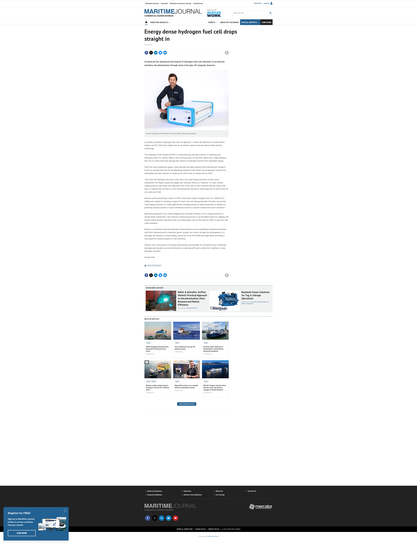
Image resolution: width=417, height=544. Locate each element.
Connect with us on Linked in (161, 518)
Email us (168, 518)
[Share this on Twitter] (151, 53)
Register (257, 3)
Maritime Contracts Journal (180, 3)
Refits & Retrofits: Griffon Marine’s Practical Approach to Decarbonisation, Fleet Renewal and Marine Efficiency (192, 298)
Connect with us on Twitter (154, 518)
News (148, 343)
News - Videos (151, 381)
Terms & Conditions (184, 529)
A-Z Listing (220, 495)
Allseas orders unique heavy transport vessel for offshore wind (157, 387)
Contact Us (252, 491)
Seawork (164, 3)
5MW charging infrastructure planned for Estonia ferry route (157, 349)
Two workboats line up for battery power (185, 348)
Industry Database (154, 491)
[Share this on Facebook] (146, 53)
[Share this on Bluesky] (160, 53)
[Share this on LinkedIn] (156, 53)
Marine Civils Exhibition (193, 495)
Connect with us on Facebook (148, 518)
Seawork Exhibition (154, 495)
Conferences (198, 3)
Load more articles (186, 404)
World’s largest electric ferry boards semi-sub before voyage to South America (214, 387)
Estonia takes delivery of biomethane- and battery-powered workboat (213, 349)
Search (270, 13)
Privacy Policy (213, 529)
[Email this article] (165, 53)
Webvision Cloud (213, 536)
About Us (219, 491)
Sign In (266, 3)
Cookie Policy (200, 529)
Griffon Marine (192, 308)
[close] (228, 48)
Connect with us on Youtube (175, 518)
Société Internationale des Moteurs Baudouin (255, 303)
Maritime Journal (152, 3)
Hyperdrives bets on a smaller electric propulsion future (186, 386)
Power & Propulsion (154, 265)
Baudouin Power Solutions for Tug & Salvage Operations (256, 295)
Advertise (187, 491)
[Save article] (227, 53)
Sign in (201, 48)
